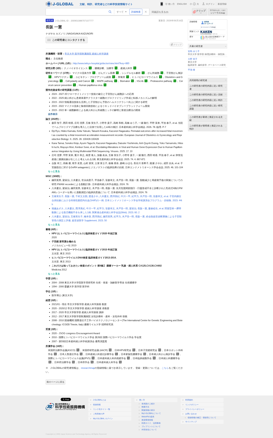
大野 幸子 (192, 59)
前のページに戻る (55, 382)
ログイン (210, 4)
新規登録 (222, 4)
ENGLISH (182, 4)
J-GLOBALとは (99, 400)
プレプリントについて (151, 426)
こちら (165, 368)
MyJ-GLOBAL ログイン (103, 418)
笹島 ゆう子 (194, 51)
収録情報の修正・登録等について (202, 418)
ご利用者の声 (98, 414)
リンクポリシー (192, 405)
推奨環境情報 (147, 420)
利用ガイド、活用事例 (151, 423)
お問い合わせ (191, 414)
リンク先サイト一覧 (101, 409)
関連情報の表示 (148, 410)
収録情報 (97, 405)
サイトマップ (191, 422)
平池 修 (191, 70)
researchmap (88, 368)
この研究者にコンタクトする (70, 41)
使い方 (171, 4)
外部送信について (149, 430)
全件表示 (53, 114)
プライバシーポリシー (194, 409)
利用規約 (189, 400)
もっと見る (54, 171)
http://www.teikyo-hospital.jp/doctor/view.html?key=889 (101, 63)
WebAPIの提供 (148, 417)
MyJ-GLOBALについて (151, 413)
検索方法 (145, 407)
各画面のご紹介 (148, 404)
